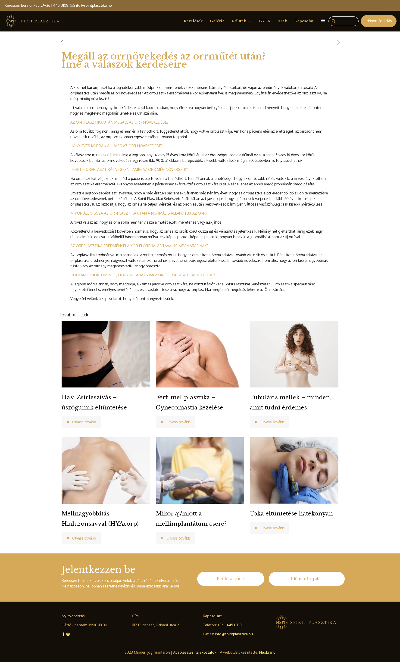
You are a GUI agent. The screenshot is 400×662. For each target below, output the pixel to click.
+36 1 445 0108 (57, 5)
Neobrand (267, 652)
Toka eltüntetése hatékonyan (291, 513)
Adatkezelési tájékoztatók (195, 652)
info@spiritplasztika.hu (93, 5)
